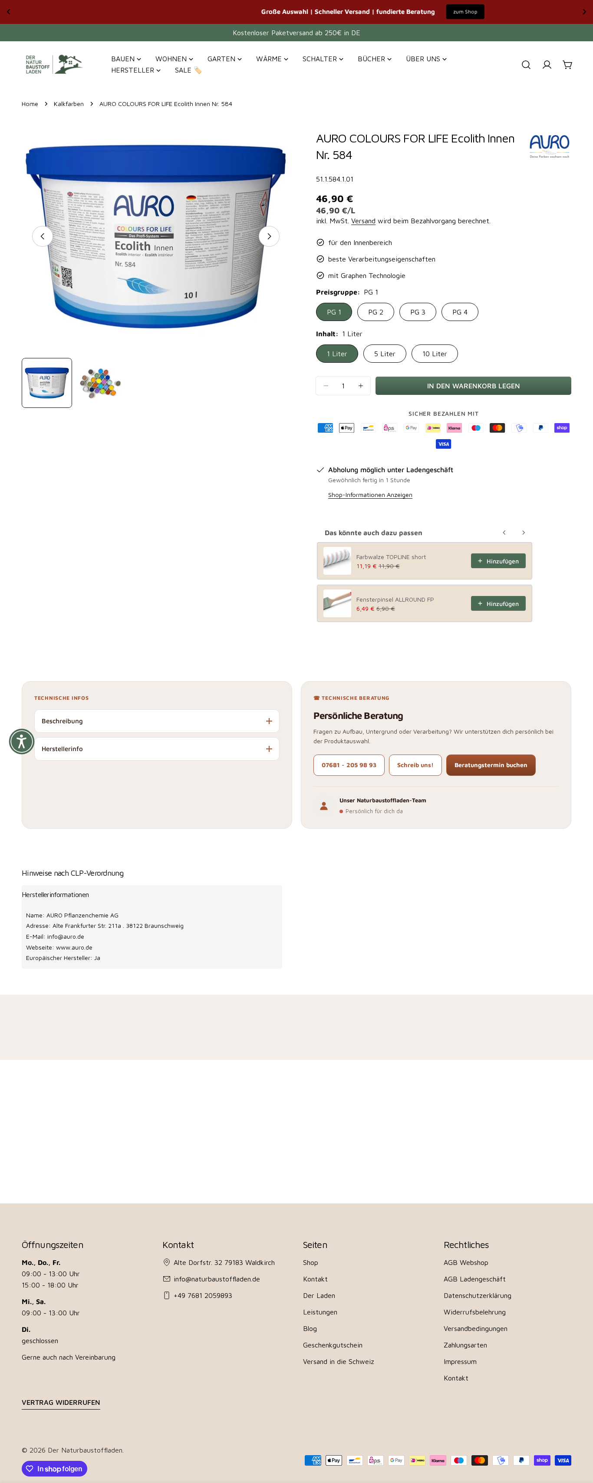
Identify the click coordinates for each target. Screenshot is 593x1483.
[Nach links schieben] (42, 236)
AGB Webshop (466, 1262)
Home (30, 103)
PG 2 (375, 312)
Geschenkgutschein (332, 1345)
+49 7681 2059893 (203, 1295)
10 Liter (434, 354)
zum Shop (389, 11)
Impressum (460, 1361)
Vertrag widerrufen (61, 1402)
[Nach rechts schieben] (269, 236)
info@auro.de (65, 936)
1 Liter (337, 354)
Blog (310, 1328)
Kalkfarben (69, 103)
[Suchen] (526, 64)
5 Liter (384, 354)
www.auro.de (74, 947)
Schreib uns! (415, 764)
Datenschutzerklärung (477, 1295)
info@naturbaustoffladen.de (217, 1279)
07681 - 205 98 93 (349, 764)
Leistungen (320, 1312)
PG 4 (460, 312)
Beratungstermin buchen (491, 764)
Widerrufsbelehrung (475, 1312)
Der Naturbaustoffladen (85, 1450)
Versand (363, 221)
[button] (22, 741)
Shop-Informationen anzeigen (370, 494)
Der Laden (319, 1295)
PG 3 (417, 312)
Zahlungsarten (465, 1345)
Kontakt (315, 1279)
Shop (310, 1262)
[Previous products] (504, 532)
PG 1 (334, 312)
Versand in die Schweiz (338, 1361)
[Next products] (523, 532)
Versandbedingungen (475, 1328)
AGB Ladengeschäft (475, 1279)
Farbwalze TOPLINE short (391, 556)
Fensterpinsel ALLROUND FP (395, 599)
